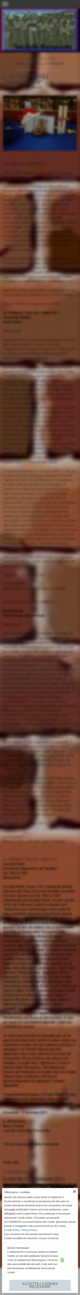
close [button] (74, 1191)
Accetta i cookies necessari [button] (40, 1285)
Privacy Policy (29, 1230)
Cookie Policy (11, 1230)
